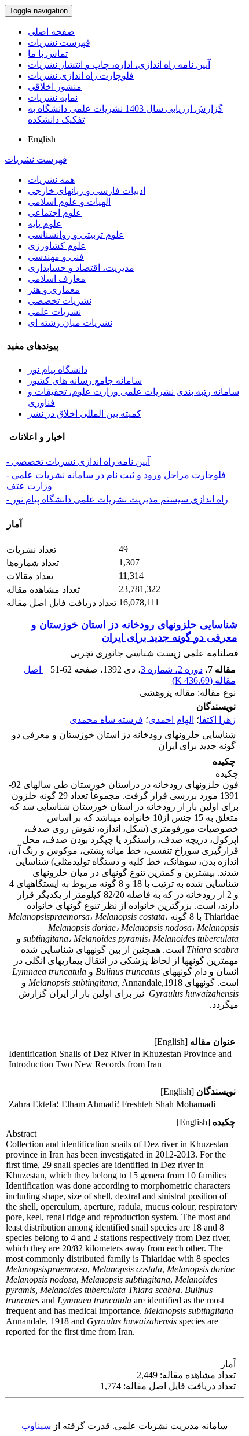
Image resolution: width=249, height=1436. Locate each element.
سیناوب (36, 1426)
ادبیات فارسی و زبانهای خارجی (86, 191)
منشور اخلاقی (55, 86)
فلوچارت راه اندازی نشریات (81, 75)
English (42, 139)
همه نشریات (51, 180)
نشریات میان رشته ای (70, 323)
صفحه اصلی (51, 31)
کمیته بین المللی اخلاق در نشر (84, 413)
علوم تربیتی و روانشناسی (76, 235)
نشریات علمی (54, 312)
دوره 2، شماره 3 (172, 669)
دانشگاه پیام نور (57, 369)
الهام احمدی (171, 720)
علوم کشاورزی (57, 246)
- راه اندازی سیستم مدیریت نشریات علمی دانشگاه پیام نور (117, 499)
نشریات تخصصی (59, 301)
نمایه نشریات (53, 97)
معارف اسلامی (57, 279)
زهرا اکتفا (217, 720)
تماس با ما (48, 53)
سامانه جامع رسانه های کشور (85, 380)
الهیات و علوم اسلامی (69, 202)
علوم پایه (45, 224)
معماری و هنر (54, 290)
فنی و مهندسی (56, 257)
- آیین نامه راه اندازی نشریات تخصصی (78, 462)
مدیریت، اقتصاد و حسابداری (81, 268)
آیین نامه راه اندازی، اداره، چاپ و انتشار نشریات (119, 64)
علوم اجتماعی (55, 213)
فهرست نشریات (59, 42)
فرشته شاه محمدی (106, 720)
